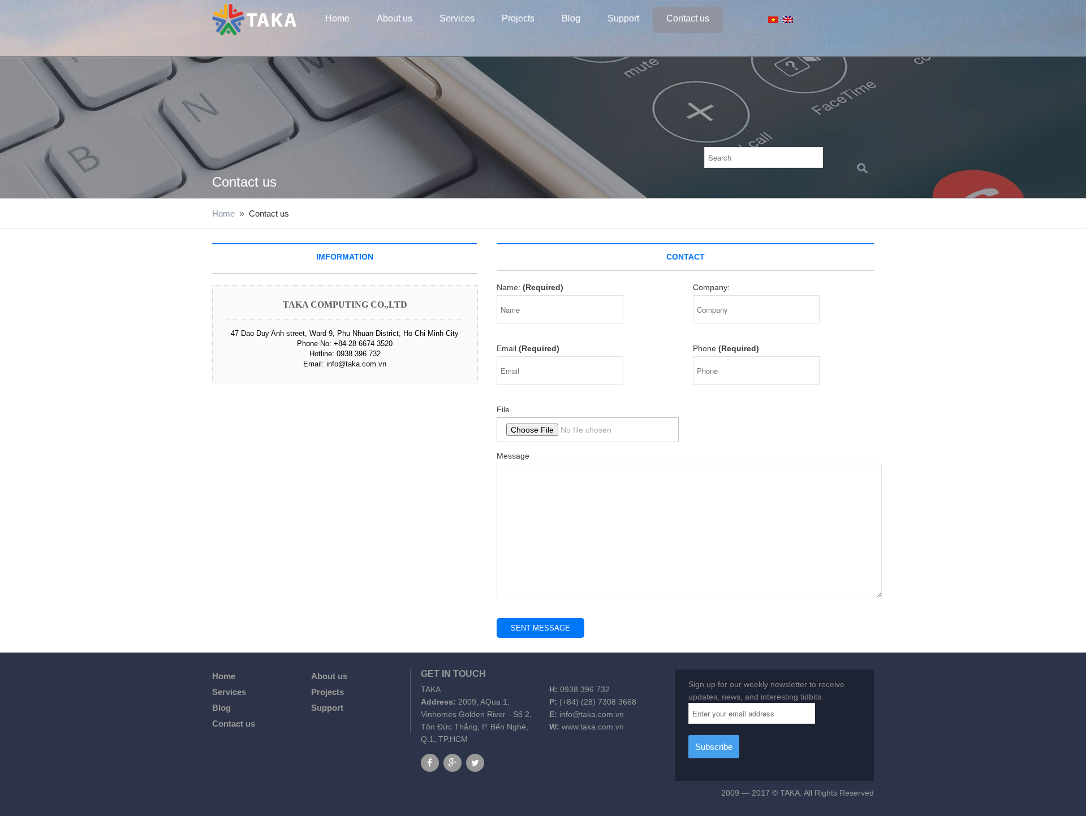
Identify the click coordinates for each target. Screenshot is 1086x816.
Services (457, 18)
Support (623, 18)
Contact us (687, 18)
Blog (571, 18)
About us (394, 18)
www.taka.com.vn (593, 726)
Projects (518, 18)
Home (337, 18)
